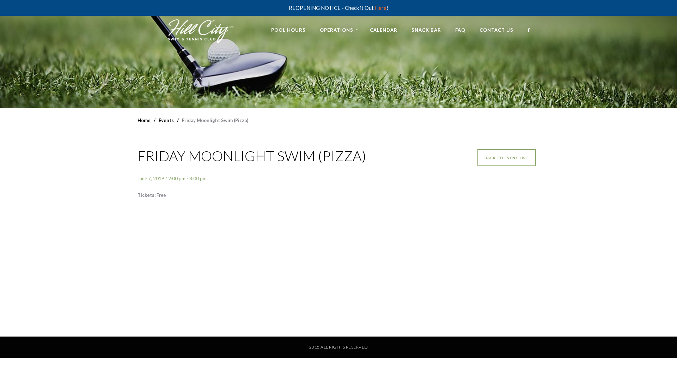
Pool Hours (288, 30)
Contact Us (496, 30)
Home (144, 120)
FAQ (460, 30)
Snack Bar (426, 30)
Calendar (383, 30)
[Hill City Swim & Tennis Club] (199, 29)
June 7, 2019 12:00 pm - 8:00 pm (172, 178)
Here (380, 8)
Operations (336, 30)
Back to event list (506, 158)
